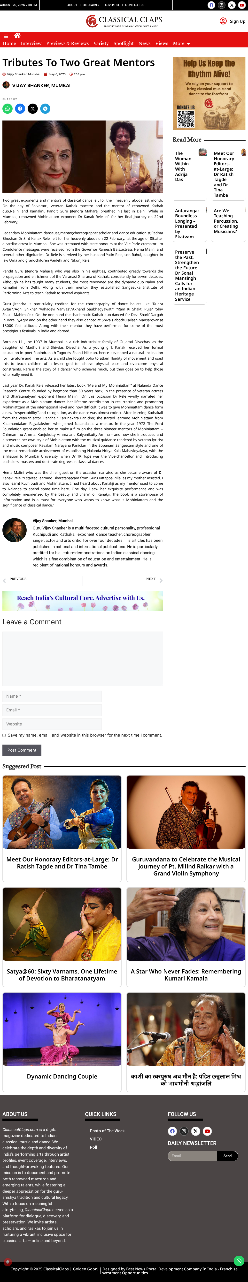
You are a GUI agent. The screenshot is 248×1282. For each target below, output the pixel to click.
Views (161, 43)
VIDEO (96, 1139)
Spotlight (124, 43)
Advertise (112, 5)
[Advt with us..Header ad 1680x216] (82, 609)
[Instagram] (221, 5)
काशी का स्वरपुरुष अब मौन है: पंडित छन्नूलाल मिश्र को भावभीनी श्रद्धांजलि (186, 1079)
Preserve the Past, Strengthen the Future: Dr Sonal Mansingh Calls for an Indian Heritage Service (187, 275)
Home (9, 43)
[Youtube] (242, 5)
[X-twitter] (232, 5)
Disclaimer (91, 5)
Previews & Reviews (67, 43)
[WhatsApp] (7, 109)
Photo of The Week (107, 1130)
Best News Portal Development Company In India (172, 1269)
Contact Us (134, 5)
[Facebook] (211, 5)
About (72, 5)
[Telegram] (45, 109)
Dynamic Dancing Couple (62, 1076)
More (179, 43)
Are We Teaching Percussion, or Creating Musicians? (226, 221)
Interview (31, 43)
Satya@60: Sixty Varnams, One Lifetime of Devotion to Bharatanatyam (62, 974)
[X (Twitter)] (33, 109)
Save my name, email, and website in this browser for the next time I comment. (85, 735)
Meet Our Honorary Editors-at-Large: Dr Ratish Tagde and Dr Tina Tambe (224, 174)
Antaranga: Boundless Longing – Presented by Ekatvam (187, 224)
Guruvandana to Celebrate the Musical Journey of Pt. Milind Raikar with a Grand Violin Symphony (186, 866)
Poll (93, 1147)
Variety (101, 43)
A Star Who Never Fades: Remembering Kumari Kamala (186, 974)
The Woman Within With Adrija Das (183, 166)
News (144, 43)
